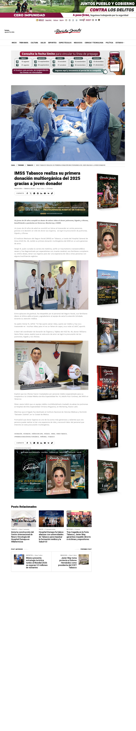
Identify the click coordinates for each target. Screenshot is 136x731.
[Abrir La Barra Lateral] (130, 21)
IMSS (53, 434)
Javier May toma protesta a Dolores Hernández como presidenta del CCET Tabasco (67, 563)
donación (18, 434)
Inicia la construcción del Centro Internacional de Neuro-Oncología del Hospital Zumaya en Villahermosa (22, 537)
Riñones (44, 437)
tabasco (52, 437)
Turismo (21, 165)
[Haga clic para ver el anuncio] (68, 11)
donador (27, 434)
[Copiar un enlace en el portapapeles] (52, 193)
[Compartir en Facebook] (27, 193)
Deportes (29, 555)
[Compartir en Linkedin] (41, 193)
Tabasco (30, 165)
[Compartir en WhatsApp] (34, 193)
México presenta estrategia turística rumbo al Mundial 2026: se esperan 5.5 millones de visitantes (37, 563)
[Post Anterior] (19, 559)
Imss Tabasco (62, 434)
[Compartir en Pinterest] (38, 193)
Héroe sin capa (38, 434)
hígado (47, 434)
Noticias (70, 529)
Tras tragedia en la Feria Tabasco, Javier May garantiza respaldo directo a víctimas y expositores (79, 536)
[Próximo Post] (84, 559)
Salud (32, 189)
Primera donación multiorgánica (27, 437)
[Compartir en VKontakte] (48, 193)
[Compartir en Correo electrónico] (45, 193)
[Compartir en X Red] (30, 193)
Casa (13, 165)
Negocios (64, 555)
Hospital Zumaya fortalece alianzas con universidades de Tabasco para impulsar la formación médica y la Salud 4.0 (51, 537)
